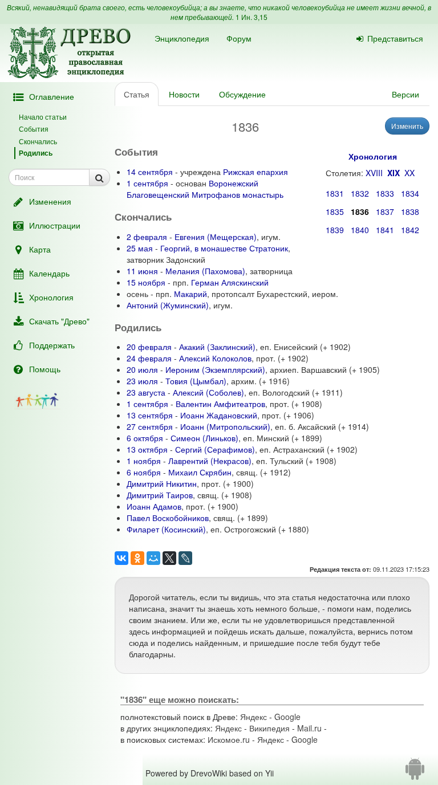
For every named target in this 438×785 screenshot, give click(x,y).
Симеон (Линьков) (204, 438)
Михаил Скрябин (200, 472)
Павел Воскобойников (168, 517)
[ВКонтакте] (121, 558)
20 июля (142, 369)
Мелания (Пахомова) (205, 270)
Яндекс (253, 716)
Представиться (395, 38)
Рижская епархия (255, 171)
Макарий (190, 293)
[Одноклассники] (137, 558)
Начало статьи (43, 116)
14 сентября (150, 171)
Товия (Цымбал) (195, 381)
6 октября (145, 438)
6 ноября (144, 472)
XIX (393, 172)
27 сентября (150, 426)
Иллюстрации (54, 225)
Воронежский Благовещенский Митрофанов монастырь (205, 188)
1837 (385, 211)
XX (409, 172)
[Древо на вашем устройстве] (414, 773)
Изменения (50, 201)
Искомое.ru (229, 739)
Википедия (269, 728)
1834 (410, 193)
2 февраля (147, 236)
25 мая (140, 248)
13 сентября (150, 415)
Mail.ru (309, 728)
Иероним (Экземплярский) (215, 369)
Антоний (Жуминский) (168, 305)
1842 (410, 229)
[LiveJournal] (185, 558)
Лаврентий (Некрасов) (210, 460)
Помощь (44, 369)
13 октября (147, 449)
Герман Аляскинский (230, 282)
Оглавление (51, 96)
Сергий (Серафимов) (215, 449)
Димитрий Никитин (162, 483)
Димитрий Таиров (160, 495)
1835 (335, 211)
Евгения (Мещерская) (216, 236)
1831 (335, 193)
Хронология (51, 297)
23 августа (146, 392)
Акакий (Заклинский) (217, 346)
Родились (35, 153)
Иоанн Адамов (154, 506)
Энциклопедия (182, 38)
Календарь (49, 273)
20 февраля (149, 346)
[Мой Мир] (153, 558)
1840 (360, 229)
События (33, 128)
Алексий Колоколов (215, 358)
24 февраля (149, 358)
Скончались (38, 141)
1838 (410, 211)
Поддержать (52, 345)
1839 (335, 229)
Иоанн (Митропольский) (225, 426)
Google (287, 716)
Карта (40, 249)
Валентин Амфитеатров (220, 403)
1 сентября (147, 183)
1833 (385, 193)
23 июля (142, 381)
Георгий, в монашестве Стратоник (224, 248)
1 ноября (144, 460)
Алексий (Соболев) (208, 392)
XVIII (374, 172)
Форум (239, 38)
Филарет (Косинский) (166, 529)
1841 (385, 229)
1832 (360, 193)
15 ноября (146, 282)
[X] (169, 558)
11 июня (142, 270)
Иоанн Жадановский (218, 415)
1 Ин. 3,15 (251, 17)
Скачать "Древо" (59, 321)
